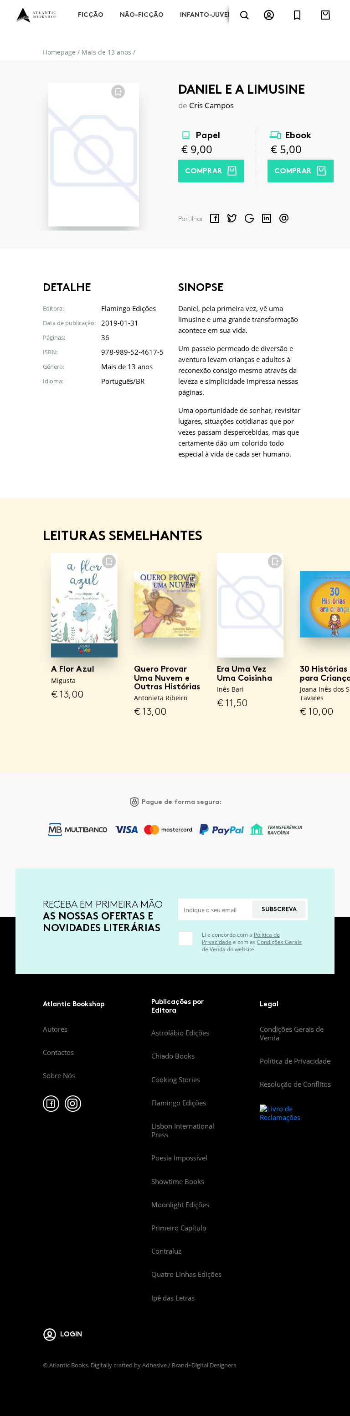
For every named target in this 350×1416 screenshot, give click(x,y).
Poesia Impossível (179, 1157)
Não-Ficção (142, 15)
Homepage (59, 52)
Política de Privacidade (295, 1060)
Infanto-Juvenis (209, 15)
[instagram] (73, 1103)
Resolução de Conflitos (295, 1084)
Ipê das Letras (173, 1297)
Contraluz (166, 1250)
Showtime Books (177, 1181)
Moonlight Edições (180, 1204)
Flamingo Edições (178, 1102)
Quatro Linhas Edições (186, 1274)
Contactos (58, 1052)
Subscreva (279, 909)
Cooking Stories (175, 1079)
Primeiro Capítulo (178, 1227)
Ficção (90, 15)
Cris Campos (211, 105)
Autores (55, 1029)
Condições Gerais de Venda (292, 1033)
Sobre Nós (59, 1075)
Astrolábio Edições (180, 1032)
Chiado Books (173, 1055)
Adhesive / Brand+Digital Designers (189, 1365)
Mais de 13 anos (106, 52)
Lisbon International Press (182, 1130)
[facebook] (51, 1103)
